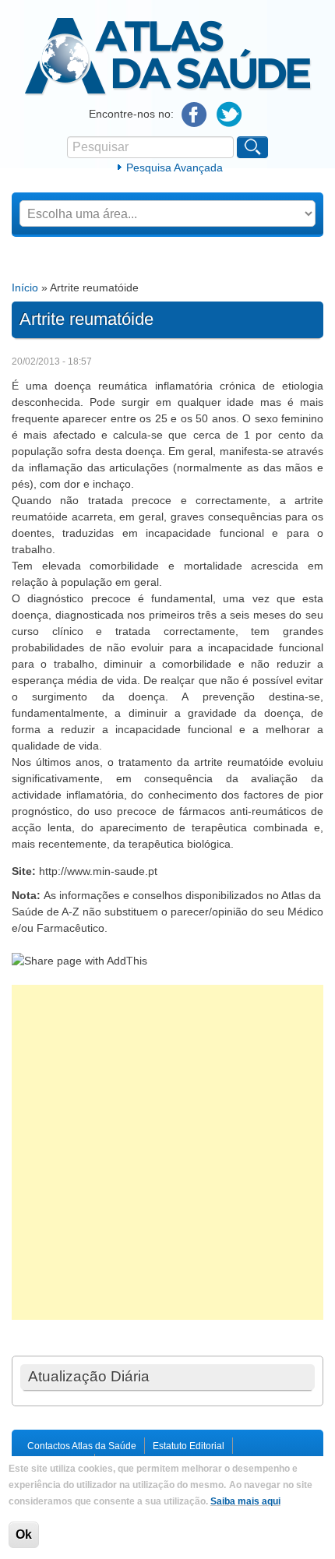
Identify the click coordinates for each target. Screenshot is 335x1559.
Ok (24, 1534)
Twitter (229, 115)
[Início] (168, 92)
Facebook (194, 115)
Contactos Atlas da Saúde (81, 1446)
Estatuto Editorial (188, 1446)
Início (25, 287)
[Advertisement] (167, 1152)
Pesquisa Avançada (174, 167)
